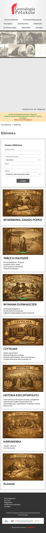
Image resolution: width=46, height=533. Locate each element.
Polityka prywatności (12, 504)
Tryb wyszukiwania (11, 156)
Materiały (38, 23)
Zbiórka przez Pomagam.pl (23, 120)
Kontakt (39, 27)
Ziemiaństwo (23, 23)
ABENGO (30, 527)
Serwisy (7, 500)
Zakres (7, 171)
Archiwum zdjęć (9, 27)
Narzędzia (8, 23)
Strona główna (6, 125)
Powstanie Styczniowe (32, 20)
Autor (7, 164)
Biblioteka (26, 27)
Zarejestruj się (28, 109)
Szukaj (23, 181)
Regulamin (8, 502)
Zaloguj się (41, 109)
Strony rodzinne (11, 20)
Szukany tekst (10, 149)
